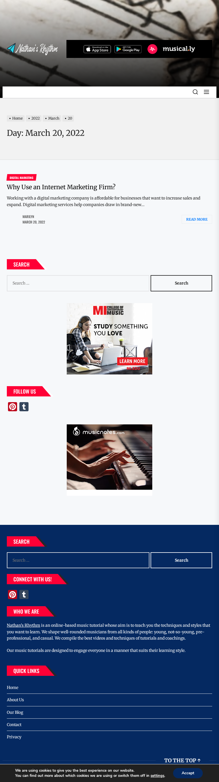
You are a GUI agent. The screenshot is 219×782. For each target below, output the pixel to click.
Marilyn (28, 216)
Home (12, 687)
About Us (15, 699)
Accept (188, 773)
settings (157, 775)
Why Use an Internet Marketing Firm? (61, 187)
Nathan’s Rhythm (23, 625)
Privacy (14, 736)
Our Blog (15, 712)
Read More (197, 219)
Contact (14, 724)
